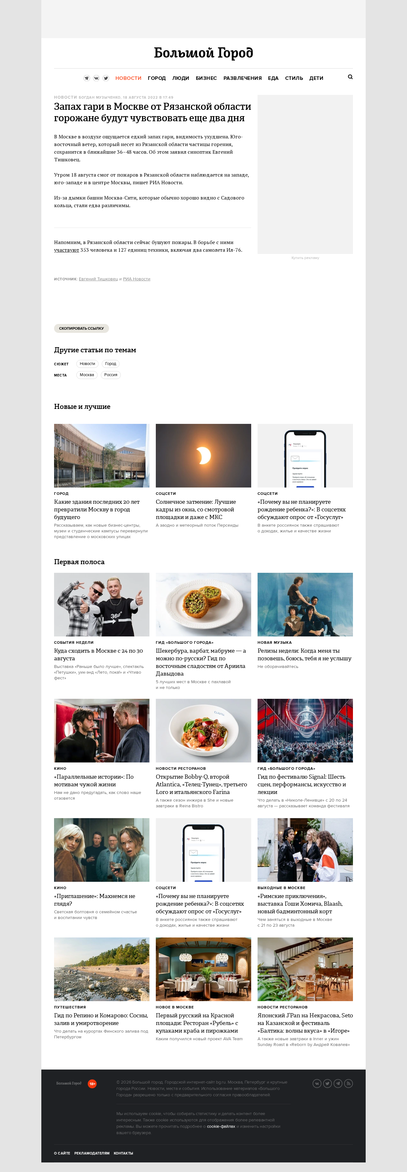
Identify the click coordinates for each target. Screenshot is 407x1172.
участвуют (66, 249)
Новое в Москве (175, 1007)
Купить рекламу (305, 258)
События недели (74, 642)
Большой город (68, 1084)
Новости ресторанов (181, 768)
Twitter (331, 1083)
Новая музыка (275, 642)
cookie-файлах (221, 1126)
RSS (352, 1083)
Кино (60, 768)
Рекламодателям (92, 1153)
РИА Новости (136, 279)
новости (87, 363)
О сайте (62, 1153)
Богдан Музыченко (100, 97)
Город (61, 493)
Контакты (124, 1153)
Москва (87, 374)
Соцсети (166, 493)
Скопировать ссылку (81, 328)
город (110, 363)
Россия (110, 374)
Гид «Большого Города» (185, 642)
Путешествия (70, 1007)
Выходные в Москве (282, 888)
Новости (65, 97)
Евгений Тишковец (98, 279)
